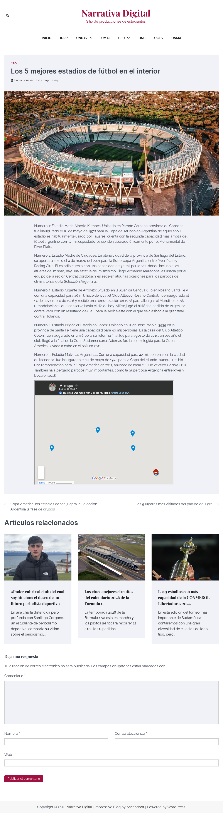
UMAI (105, 38)
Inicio (46, 38)
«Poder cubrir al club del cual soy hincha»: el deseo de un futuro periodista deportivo (37, 597)
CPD (121, 38)
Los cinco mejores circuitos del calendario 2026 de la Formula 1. (108, 597)
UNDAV (82, 38)
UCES (158, 38)
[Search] (7, 16)
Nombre (12, 733)
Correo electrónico (131, 733)
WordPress (176, 807)
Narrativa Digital (115, 13)
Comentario (14, 676)
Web (8, 755)
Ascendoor (135, 807)
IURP (64, 38)
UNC (142, 38)
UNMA (176, 38)
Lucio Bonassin (24, 80)
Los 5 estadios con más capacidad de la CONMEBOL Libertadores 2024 (183, 597)
